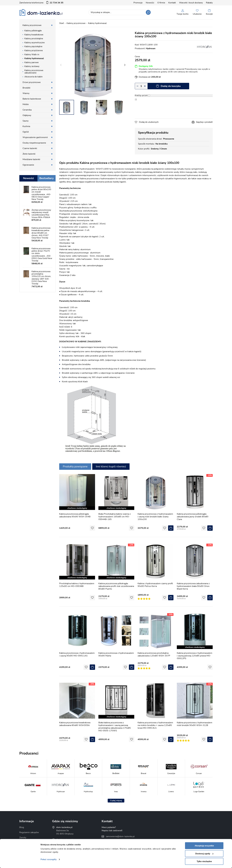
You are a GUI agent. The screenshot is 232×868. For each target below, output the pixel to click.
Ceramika (27, 109)
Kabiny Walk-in (31, 54)
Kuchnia (26, 126)
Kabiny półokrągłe (33, 30)
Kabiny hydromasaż (97, 23)
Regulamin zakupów (29, 832)
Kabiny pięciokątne (33, 46)
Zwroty (22, 837)
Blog (21, 827)
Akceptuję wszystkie (204, 846)
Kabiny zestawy (31, 66)
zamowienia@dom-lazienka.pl (120, 836)
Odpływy (27, 115)
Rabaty (209, 2)
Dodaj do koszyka (171, 86)
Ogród (26, 131)
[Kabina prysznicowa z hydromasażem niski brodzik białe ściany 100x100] (92, 65)
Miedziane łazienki (31, 159)
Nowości (150, 2)
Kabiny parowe (31, 62)
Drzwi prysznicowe (32, 82)
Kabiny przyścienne (33, 50)
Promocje (138, 2)
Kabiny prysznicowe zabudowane (33, 71)
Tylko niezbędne (204, 861)
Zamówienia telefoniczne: (41, 2)
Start (61, 23)
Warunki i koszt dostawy (191, 2)
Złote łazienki (29, 153)
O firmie (161, 2)
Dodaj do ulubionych (149, 122)
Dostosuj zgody (202, 853)
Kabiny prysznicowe (76, 23)
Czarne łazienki (30, 148)
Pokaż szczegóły (49, 859)
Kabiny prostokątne (33, 38)
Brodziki (26, 87)
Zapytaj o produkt (204, 122)
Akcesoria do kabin (33, 76)
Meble (26, 104)
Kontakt (172, 2)
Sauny (25, 120)
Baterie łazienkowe (32, 98)
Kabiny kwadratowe (33, 34)
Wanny (26, 93)
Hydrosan (150, 48)
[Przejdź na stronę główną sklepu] (41, 12)
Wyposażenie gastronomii (35, 137)
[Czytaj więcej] (116, 800)
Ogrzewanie (28, 164)
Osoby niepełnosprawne (34, 142)
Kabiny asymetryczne (34, 42)
